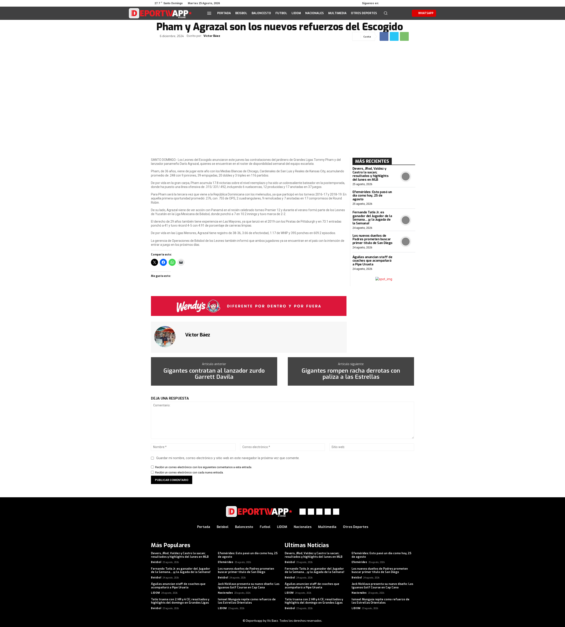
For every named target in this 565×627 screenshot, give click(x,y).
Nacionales (225, 592)
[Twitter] (399, 3)
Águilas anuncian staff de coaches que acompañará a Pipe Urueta (372, 261)
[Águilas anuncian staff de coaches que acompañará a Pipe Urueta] (405, 263)
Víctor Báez (211, 36)
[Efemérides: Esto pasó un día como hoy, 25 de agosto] (405, 198)
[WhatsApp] (405, 3)
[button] (386, 13)
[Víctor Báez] (167, 336)
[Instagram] (392, 3)
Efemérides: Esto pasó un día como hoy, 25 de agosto (372, 195)
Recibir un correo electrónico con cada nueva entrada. (189, 472)
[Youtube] (411, 3)
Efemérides (225, 562)
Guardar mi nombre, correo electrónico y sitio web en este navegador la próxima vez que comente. (227, 458)
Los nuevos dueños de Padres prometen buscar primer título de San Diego (372, 239)
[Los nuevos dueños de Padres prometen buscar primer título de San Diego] (405, 241)
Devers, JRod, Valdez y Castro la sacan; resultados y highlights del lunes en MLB (370, 174)
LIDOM (155, 592)
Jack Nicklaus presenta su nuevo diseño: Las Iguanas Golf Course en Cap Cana (248, 585)
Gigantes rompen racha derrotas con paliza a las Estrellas (351, 374)
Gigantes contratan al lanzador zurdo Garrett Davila (214, 374)
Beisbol (156, 562)
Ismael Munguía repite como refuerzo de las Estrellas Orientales (247, 601)
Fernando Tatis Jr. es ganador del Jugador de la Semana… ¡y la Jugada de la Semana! (372, 217)
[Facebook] (386, 3)
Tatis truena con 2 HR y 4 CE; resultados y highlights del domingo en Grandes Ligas (180, 601)
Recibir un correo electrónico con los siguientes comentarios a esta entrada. (203, 467)
